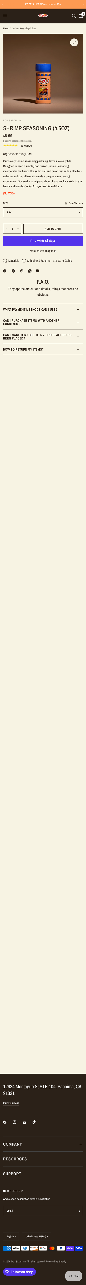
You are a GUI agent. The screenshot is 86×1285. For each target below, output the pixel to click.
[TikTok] (37, 1122)
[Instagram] (17, 1122)
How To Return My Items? (23, 349)
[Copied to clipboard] (38, 270)
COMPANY (12, 1144)
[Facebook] (5, 270)
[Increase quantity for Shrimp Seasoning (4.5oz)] (18, 229)
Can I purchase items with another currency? (31, 322)
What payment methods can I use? (30, 309)
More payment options (43, 251)
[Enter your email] (79, 1211)
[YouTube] (27, 1122)
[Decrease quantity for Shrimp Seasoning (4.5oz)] (6, 229)
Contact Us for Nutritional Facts (43, 186)
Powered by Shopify (56, 1261)
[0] (80, 16)
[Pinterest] (22, 270)
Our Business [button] (11, 1103)
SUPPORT (12, 1174)
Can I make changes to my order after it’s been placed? (37, 337)
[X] (14, 270)
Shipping (7, 141)
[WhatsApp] (30, 270)
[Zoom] (74, 42)
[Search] (74, 16)
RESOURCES (15, 1159)
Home (5, 28)
